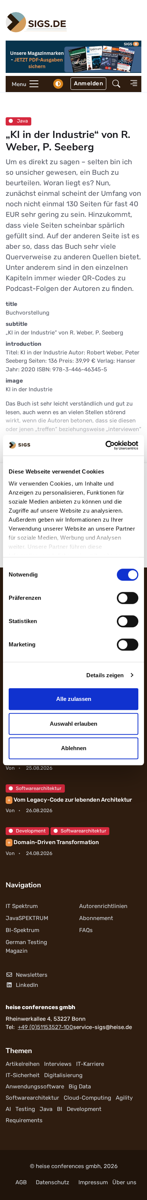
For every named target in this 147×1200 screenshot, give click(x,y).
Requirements (24, 1120)
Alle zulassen (73, 699)
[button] (116, 84)
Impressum (93, 1182)
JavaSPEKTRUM (27, 918)
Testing (25, 1109)
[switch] (127, 598)
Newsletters (31, 975)
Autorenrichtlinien (103, 906)
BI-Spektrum (22, 930)
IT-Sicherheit (23, 1075)
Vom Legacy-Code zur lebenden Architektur (70, 799)
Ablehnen (73, 748)
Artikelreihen (23, 1064)
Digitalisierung (63, 1075)
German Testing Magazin (26, 946)
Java (22, 121)
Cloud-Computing (87, 1097)
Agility (124, 1097)
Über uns (124, 1182)
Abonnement (96, 918)
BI (59, 1109)
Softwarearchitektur (38, 788)
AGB (21, 1182)
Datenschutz (52, 1182)
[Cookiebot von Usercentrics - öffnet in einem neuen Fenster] (105, 445)
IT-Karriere (90, 1064)
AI (8, 1109)
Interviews (58, 1064)
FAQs (86, 930)
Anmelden (88, 83)
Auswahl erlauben (73, 723)
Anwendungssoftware (35, 1086)
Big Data (80, 1086)
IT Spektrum (22, 906)
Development (31, 831)
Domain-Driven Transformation (53, 842)
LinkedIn (27, 985)
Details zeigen (105, 675)
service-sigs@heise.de (102, 1027)
